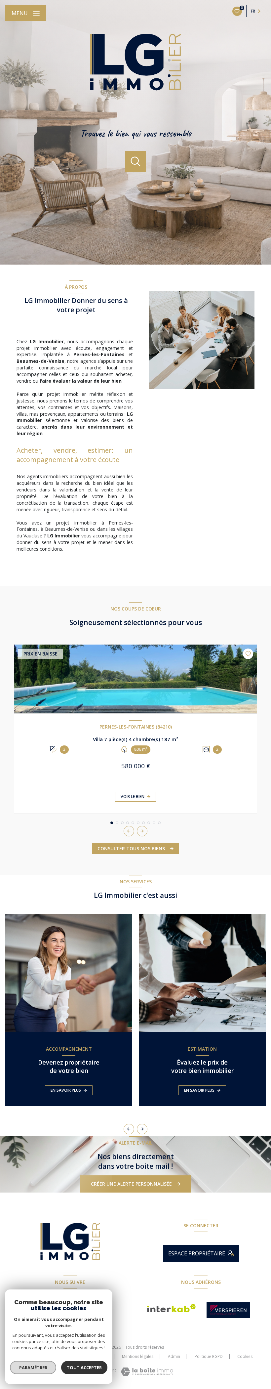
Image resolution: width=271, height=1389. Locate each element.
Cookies (244, 1356)
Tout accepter (84, 1367)
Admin (174, 1356)
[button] (142, 831)
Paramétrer (33, 1367)
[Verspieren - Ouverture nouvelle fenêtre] (228, 1310)
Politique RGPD (209, 1356)
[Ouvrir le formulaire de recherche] (135, 161)
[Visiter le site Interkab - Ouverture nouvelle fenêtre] (171, 1308)
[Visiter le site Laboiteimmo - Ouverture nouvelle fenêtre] (147, 1372)
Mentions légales (137, 1356)
